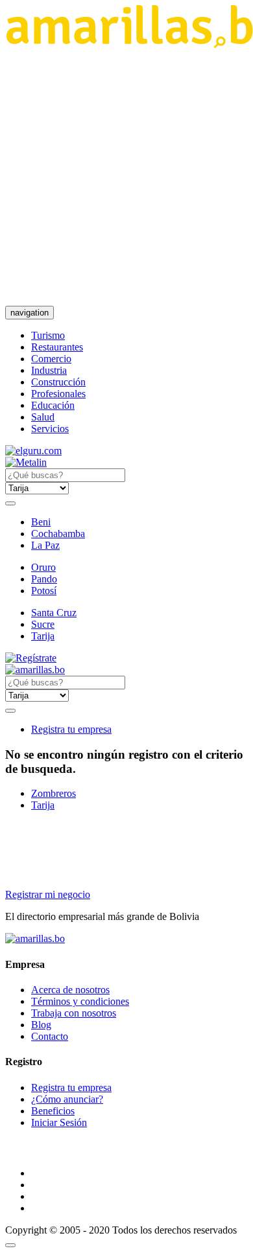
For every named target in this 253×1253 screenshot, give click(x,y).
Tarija (42, 635)
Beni (41, 521)
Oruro (43, 567)
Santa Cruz (54, 612)
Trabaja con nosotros (73, 1012)
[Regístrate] (126, 658)
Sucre (42, 624)
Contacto (49, 1036)
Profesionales (58, 393)
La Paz (45, 545)
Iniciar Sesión (59, 1122)
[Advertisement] (126, 177)
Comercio (51, 358)
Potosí (43, 590)
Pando (44, 578)
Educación (53, 405)
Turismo (48, 335)
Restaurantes (57, 346)
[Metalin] (26, 462)
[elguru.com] (33, 450)
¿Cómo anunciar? (67, 1099)
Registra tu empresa (71, 729)
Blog (41, 1024)
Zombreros (53, 793)
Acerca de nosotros (70, 989)
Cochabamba (58, 533)
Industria (49, 370)
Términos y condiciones (80, 1001)
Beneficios (53, 1110)
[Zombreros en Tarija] (35, 669)
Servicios (50, 428)
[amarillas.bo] (35, 938)
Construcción (58, 381)
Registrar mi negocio (47, 894)
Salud (42, 416)
